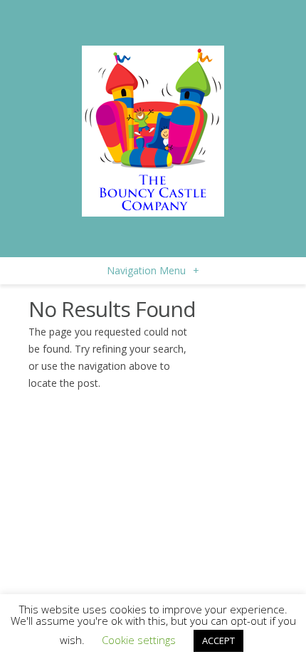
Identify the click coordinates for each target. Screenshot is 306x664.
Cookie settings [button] (139, 640)
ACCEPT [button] (218, 640)
